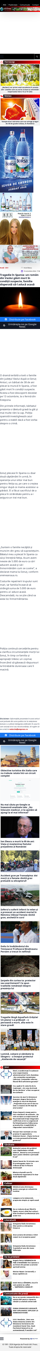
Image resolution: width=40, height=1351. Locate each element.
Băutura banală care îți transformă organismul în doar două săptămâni (25, 1174)
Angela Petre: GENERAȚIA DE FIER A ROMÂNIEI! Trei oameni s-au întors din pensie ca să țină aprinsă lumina (26, 1263)
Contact (35, 5)
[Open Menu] (2, 56)
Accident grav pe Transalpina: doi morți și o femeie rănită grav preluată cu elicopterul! (19, 878)
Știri (6, 268)
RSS (4, 5)
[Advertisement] (20, 33)
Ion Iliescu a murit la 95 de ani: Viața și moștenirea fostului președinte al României (17, 844)
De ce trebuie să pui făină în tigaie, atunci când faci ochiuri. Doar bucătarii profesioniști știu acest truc (26, 1212)
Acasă (2, 268)
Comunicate (25, 5)
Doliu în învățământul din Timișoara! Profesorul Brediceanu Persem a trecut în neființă (19, 949)
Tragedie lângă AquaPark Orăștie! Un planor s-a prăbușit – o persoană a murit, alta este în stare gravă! (19, 1021)
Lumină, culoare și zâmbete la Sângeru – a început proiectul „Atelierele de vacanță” (17, 1057)
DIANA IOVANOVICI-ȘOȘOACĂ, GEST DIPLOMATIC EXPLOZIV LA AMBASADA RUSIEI (25, 1310)
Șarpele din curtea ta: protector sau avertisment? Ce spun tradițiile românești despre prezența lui (18, 984)
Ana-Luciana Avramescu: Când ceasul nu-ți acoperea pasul (25, 1236)
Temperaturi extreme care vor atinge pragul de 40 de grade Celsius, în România (20, 122)
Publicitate (13, 5)
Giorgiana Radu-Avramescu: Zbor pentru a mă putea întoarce (24, 1226)
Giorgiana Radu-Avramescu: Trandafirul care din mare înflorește (24, 1248)
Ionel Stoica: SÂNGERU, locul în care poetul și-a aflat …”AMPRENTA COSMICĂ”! (25, 1285)
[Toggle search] (37, 56)
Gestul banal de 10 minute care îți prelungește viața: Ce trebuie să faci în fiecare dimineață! (26, 1164)
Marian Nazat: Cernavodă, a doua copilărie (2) (24, 1273)
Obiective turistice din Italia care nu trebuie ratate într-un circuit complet (19, 773)
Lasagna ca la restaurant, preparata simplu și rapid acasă (26, 1199)
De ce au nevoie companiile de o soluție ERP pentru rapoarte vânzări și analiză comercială (26, 1299)
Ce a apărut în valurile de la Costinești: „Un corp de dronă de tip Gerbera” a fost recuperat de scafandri (26, 1089)
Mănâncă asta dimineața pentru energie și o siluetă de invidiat (25, 1189)
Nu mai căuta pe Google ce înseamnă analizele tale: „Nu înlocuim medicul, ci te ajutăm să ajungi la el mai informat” (19, 808)
